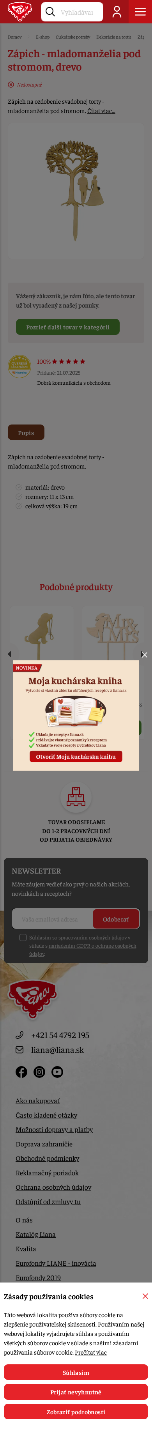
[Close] (144, 655)
